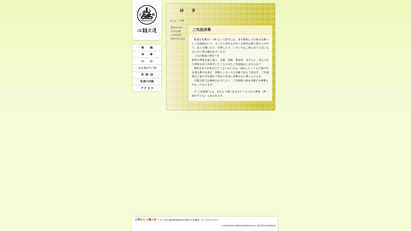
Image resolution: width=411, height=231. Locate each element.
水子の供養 (176, 31)
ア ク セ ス (147, 88)
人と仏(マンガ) (147, 67)
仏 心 (147, 61)
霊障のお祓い (177, 27)
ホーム (172, 20)
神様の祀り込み (178, 38)
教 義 (147, 47)
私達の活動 (147, 81)
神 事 (147, 54)
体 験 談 (147, 74)
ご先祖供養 (176, 35)
